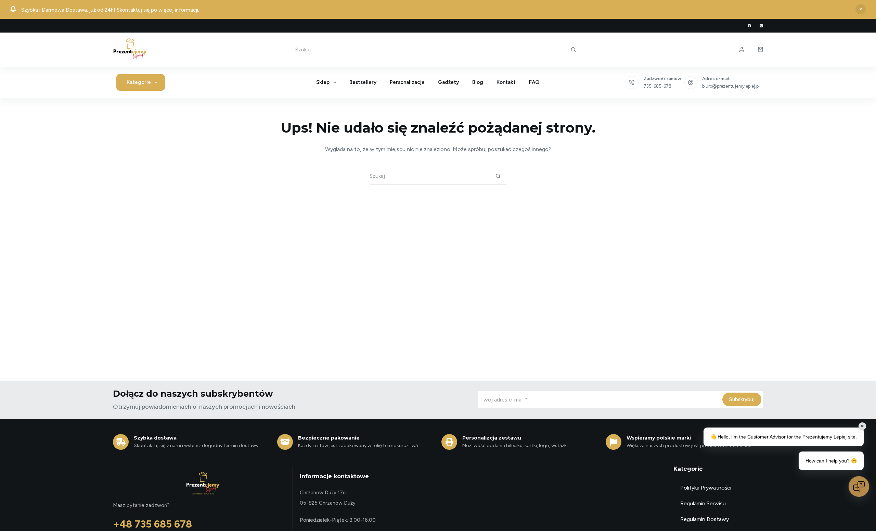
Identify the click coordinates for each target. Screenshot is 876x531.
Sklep (323, 82)
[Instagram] (761, 25)
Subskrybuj (742, 399)
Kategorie (139, 82)
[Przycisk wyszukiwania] (573, 49)
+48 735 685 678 (152, 524)
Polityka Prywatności (705, 487)
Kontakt (506, 82)
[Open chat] (859, 486)
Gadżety (448, 82)
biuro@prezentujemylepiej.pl (731, 86)
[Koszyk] (760, 49)
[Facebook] (749, 25)
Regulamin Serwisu (703, 503)
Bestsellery (362, 82)
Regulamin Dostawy (704, 519)
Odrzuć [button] (860, 9)
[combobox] (430, 49)
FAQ (534, 82)
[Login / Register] (741, 49)
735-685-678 (657, 86)
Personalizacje (407, 82)
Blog (477, 82)
